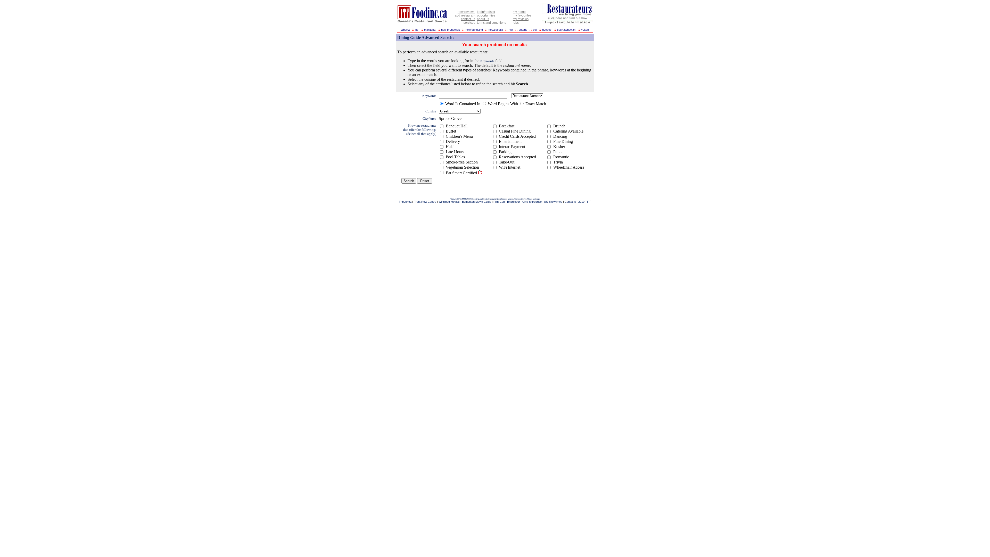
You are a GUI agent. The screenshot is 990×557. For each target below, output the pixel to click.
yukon (585, 29)
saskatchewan (566, 29)
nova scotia (496, 29)
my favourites (522, 15)
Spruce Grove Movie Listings (527, 199)
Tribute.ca (405, 201)
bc (416, 29)
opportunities (486, 15)
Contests (570, 201)
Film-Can (499, 201)
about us (483, 19)
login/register (486, 12)
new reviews (466, 12)
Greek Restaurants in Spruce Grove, (498, 199)
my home (519, 12)
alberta (405, 29)
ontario (523, 29)
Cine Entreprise (532, 201)
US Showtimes (553, 201)
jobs (516, 22)
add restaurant (465, 15)
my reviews (521, 19)
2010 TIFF (584, 201)
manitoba (429, 29)
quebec (546, 29)
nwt (511, 29)
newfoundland (474, 29)
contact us (468, 19)
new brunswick (450, 29)
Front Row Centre (425, 201)
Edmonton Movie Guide (476, 201)
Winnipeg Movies (449, 201)
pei (535, 29)
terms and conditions (491, 22)
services (469, 22)
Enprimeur (513, 201)
